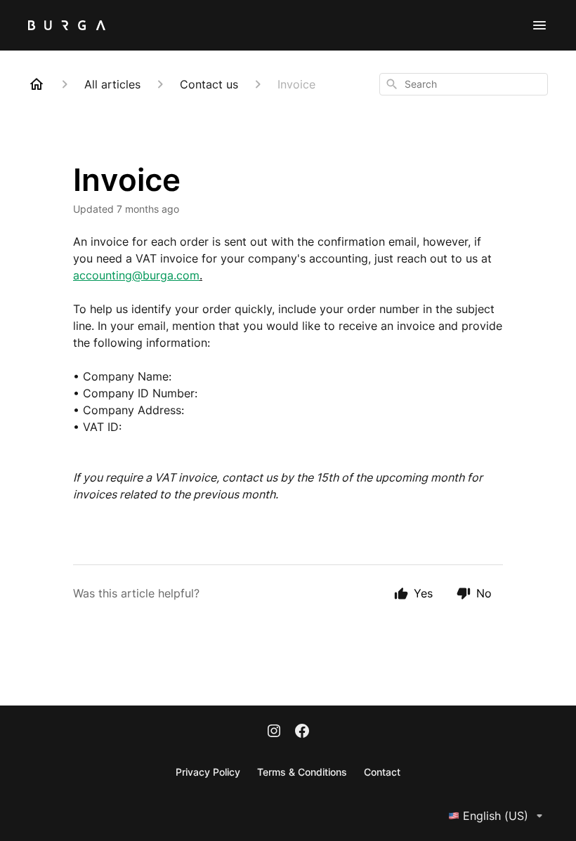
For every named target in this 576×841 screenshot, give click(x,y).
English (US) (495, 816)
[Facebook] (302, 732)
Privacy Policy (208, 772)
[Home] (36, 84)
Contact (382, 772)
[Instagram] (274, 732)
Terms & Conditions (302, 772)
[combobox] (463, 84)
